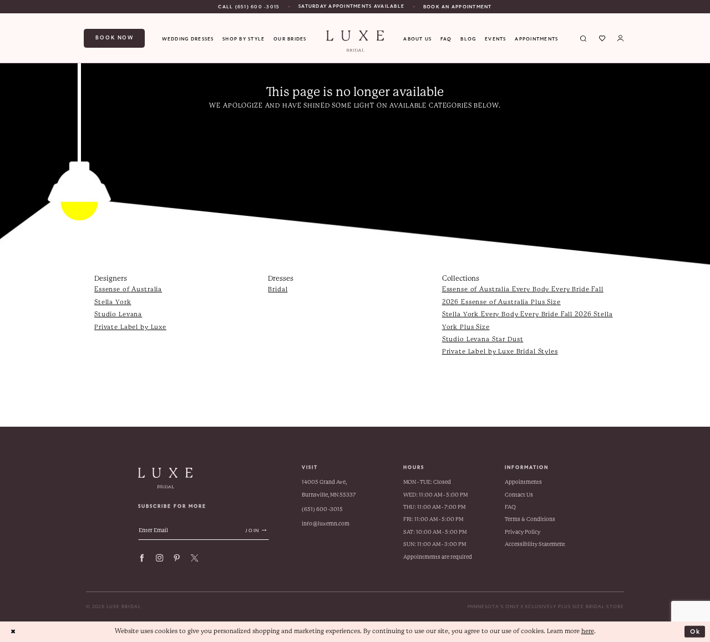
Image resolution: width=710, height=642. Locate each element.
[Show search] (584, 38)
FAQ (510, 507)
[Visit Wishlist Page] (602, 38)
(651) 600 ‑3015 (322, 509)
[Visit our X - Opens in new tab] (194, 558)
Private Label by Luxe (130, 327)
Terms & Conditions (530, 519)
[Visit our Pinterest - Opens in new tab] (176, 558)
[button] (620, 38)
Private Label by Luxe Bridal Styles (500, 351)
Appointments (523, 482)
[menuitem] (249, 6)
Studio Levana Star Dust (483, 339)
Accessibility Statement (535, 544)
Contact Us (519, 495)
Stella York (112, 302)
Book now (114, 37)
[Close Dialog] (13, 631)
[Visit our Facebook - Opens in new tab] (141, 558)
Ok (695, 631)
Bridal (277, 289)
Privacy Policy (522, 532)
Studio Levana (118, 314)
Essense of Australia (128, 289)
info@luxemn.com (325, 523)
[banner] (355, 41)
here (587, 631)
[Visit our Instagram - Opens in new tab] (159, 558)
